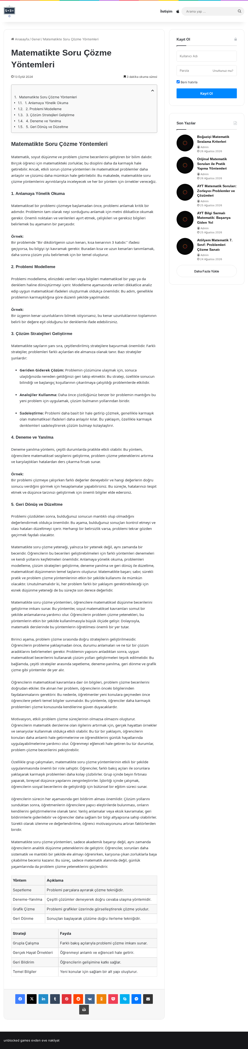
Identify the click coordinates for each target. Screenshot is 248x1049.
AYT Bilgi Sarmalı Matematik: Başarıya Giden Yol (214, 217)
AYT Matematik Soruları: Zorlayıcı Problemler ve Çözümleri (217, 190)
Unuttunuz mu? (223, 70)
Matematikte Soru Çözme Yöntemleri (48, 97)
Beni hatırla (188, 82)
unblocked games (17, 1040)
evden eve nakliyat (45, 1040)
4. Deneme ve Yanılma (43, 121)
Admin (205, 147)
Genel (35, 39)
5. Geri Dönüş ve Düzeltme (47, 127)
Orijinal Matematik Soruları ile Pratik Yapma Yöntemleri (212, 163)
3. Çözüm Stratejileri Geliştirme (50, 115)
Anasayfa (21, 39)
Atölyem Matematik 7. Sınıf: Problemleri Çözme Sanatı (214, 244)
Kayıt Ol (206, 93)
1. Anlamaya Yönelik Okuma (46, 103)
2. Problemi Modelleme (44, 109)
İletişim (166, 11)
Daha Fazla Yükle (206, 271)
